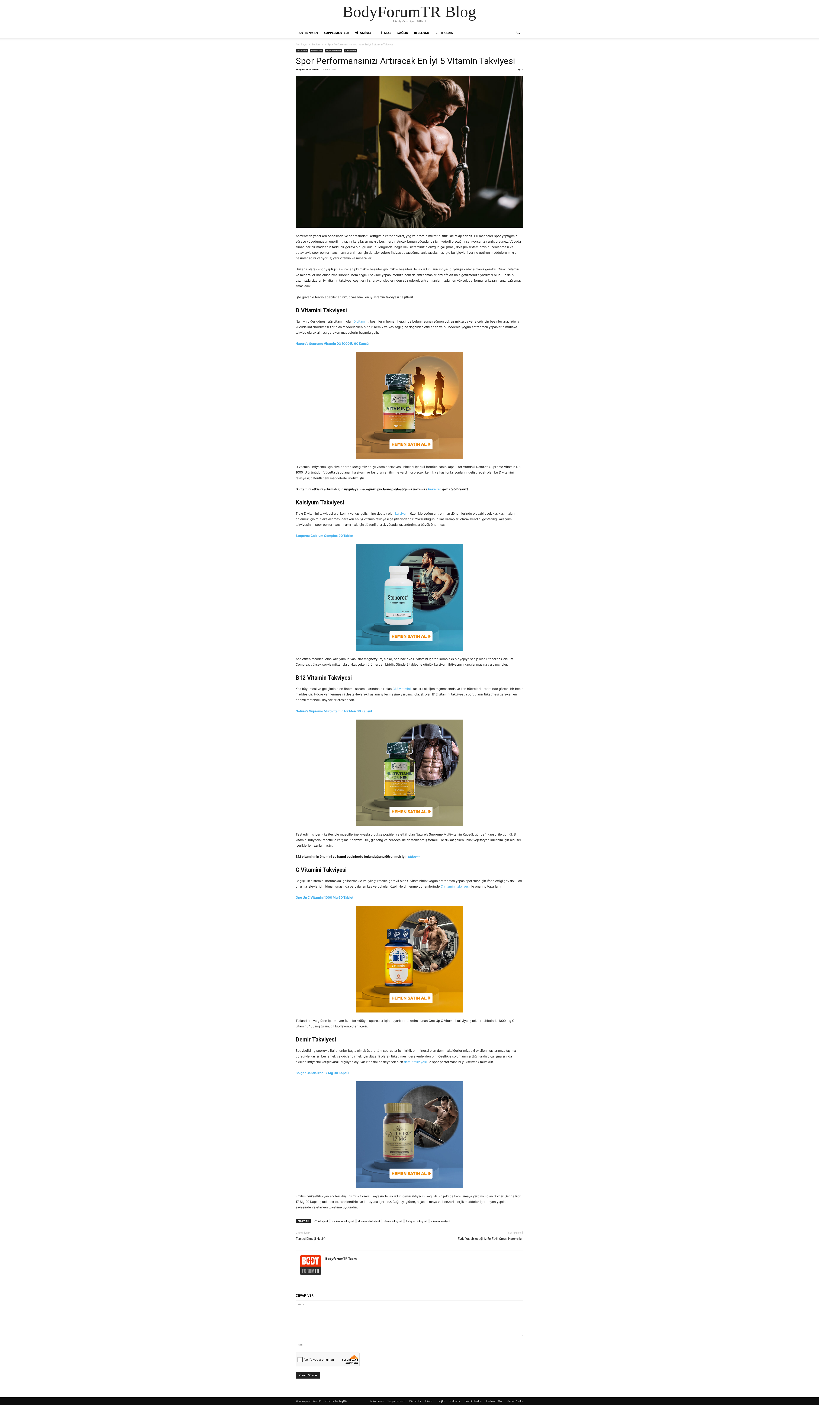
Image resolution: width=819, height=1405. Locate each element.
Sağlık (402, 33)
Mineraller (316, 50)
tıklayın (414, 857)
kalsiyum (401, 513)
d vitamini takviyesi (369, 1221)
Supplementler (336, 33)
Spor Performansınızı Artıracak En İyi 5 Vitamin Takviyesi (405, 61)
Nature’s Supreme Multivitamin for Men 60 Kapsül (334, 711)
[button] (518, 33)
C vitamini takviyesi (455, 886)
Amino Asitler (515, 1401)
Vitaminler (364, 33)
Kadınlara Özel (494, 1401)
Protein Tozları (473, 1401)
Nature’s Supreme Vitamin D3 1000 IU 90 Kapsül (332, 344)
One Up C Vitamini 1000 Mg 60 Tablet (324, 897)
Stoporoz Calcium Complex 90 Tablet (324, 536)
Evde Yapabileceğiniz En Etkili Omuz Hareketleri (490, 1239)
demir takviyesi (415, 1062)
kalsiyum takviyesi (416, 1221)
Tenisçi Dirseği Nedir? (311, 1239)
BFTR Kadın (444, 33)
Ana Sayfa (302, 44)
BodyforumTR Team (307, 69)
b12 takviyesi (321, 1221)
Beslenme (422, 33)
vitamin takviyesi (440, 1221)
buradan (434, 489)
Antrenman (308, 33)
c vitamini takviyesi (343, 1221)
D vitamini (360, 321)
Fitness (385, 33)
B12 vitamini (402, 689)
